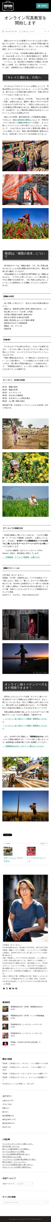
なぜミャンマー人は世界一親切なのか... (17, 1167)
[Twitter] (4, 988)
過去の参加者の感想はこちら (24, 120)
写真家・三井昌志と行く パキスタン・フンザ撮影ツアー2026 (25, 1063)
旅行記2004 (6, 1123)
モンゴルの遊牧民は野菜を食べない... (16, 1154)
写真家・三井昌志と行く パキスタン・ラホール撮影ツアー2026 (24, 1068)
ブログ (32, 31)
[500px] (13, 988)
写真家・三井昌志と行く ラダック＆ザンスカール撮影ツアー (25, 1073)
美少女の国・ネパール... (11, 1146)
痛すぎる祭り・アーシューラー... (14, 1162)
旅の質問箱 (6, 1115)
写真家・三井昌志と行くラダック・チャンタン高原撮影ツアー (24, 1078)
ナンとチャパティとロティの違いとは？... (17, 1144)
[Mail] (16, 988)
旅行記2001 (6, 1119)
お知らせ (25, 31)
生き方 (4, 1127)
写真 (4, 1108)
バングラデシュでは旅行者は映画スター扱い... (19, 1159)
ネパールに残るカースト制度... (13, 1151)
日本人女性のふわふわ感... (12, 1157)
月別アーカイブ (8, 1184)
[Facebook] (7, 988)
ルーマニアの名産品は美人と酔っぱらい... (17, 1164)
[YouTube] (10, 988)
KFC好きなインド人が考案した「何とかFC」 (19, 1084)
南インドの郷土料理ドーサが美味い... (16, 1149)
